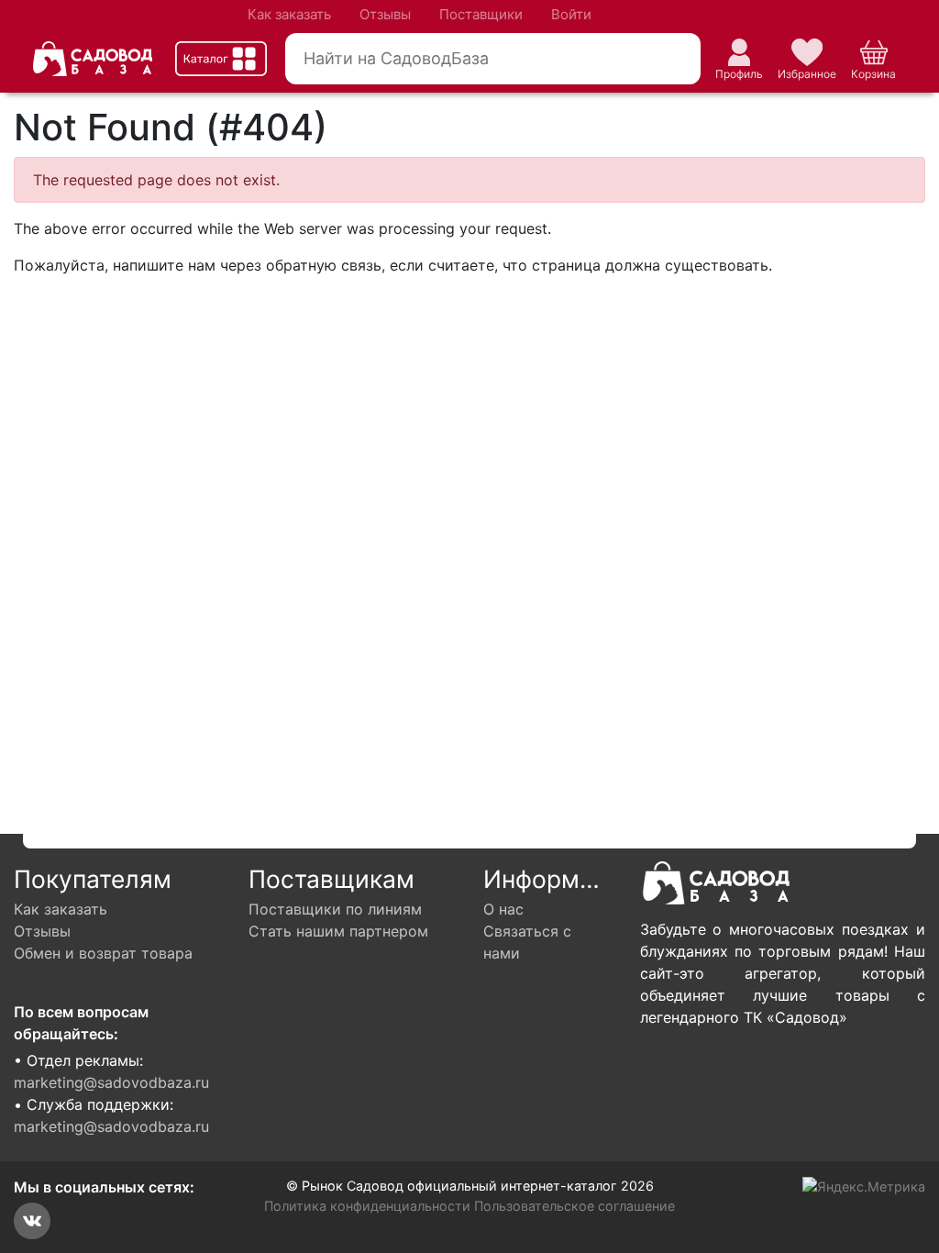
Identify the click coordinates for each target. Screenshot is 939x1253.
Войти (571, 14)
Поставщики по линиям (335, 909)
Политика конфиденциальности (367, 1206)
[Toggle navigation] (221, 58)
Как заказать (289, 14)
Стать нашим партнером (338, 931)
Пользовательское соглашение (574, 1206)
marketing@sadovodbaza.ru (111, 1082)
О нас (503, 909)
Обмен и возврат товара (103, 953)
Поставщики (481, 14)
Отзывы (385, 14)
